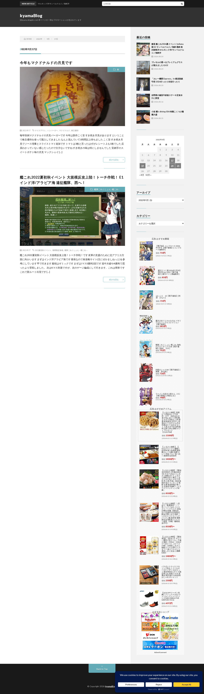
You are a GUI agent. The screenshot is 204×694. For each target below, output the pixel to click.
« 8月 (141, 175)
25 (178, 165)
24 (172, 165)
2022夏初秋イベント (43, 250)
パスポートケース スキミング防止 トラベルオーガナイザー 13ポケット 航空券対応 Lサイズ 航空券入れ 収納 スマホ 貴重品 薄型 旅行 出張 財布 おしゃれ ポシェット (171, 571)
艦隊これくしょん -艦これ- (106, 189)
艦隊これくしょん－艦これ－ (76, 250)
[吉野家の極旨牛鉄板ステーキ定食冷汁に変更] (143, 100)
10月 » (148, 175)
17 (172, 160)
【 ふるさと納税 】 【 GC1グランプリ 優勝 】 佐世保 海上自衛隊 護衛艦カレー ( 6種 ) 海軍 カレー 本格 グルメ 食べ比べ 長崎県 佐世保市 (171, 451)
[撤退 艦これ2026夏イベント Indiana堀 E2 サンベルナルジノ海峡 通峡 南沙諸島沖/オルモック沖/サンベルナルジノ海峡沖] (143, 49)
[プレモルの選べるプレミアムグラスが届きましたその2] (143, 67)
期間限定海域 (57, 250)
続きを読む (114, 160)
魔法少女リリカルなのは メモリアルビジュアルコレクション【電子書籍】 (168, 322)
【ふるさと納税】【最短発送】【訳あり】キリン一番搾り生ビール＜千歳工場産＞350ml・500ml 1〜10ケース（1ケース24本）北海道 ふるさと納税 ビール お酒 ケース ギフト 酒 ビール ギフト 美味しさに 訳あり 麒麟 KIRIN (171, 544)
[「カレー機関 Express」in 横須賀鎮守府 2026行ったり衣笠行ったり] (143, 84)
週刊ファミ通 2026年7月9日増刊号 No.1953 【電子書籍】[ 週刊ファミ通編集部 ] (169, 272)
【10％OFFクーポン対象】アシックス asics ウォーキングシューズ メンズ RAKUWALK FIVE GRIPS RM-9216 (171, 596)
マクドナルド (64, 130)
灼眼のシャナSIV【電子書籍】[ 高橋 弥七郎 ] (168, 371)
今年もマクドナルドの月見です (46, 62)
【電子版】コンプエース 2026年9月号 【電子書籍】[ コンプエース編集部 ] (168, 248)
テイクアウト (40, 130)
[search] (182, 3)
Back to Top (102, 669)
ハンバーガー (52, 130)
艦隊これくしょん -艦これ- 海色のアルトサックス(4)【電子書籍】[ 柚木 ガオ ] (168, 346)
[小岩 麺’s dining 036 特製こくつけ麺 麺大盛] (143, 117)
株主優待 (74, 130)
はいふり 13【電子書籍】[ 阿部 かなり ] (168, 297)
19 (142, 165)
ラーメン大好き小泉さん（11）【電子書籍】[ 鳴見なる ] (168, 395)
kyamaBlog (31, 15)
